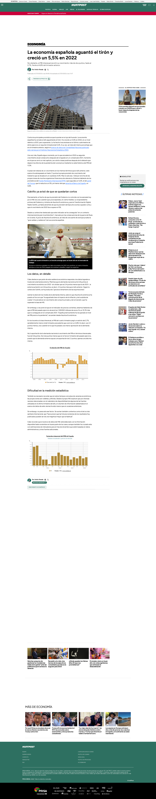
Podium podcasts (74, 793)
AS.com (97, 788)
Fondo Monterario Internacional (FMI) (52, 181)
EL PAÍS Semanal (95, 791)
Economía (36, 44)
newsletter (25, 759)
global (54, 9)
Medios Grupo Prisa (41, 794)
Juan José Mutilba (94, 1)
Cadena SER (92, 788)
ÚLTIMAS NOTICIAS (105, 9)
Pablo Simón (110, 1)
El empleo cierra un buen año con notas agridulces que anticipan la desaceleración (99, 664)
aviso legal (81, 757)
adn (103, 788)
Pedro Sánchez (65, 1)
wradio (75, 791)
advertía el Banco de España (75, 183)
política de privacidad (84, 759)
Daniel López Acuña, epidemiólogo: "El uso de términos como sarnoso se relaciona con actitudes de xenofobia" (137, 282)
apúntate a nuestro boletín (132, 185)
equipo (24, 751)
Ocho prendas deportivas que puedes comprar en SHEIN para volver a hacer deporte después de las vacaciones (132, 109)
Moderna (65, 793)
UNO (69, 791)
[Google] (45, 69)
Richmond (56, 793)
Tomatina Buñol (119, 1)
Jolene (48, 1)
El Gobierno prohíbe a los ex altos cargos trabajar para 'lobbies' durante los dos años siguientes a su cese (136, 341)
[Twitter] (48, 69)
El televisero (80, 9)
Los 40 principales (66, 788)
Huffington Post (60, 791)
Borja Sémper (74, 1)
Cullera (142, 1)
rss (23, 762)
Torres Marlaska (33, 1)
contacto (25, 757)
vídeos (72, 9)
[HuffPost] (28, 746)
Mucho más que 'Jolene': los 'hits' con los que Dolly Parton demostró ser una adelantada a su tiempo (137, 268)
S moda (89, 793)
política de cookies (83, 754)
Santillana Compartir (84, 788)
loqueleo (97, 793)
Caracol (110, 788)
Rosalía (103, 1)
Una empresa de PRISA (41, 789)
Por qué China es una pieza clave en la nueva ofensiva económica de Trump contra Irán (37, 730)
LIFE (67, 9)
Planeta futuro (102, 791)
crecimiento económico (36, 487)
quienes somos (26, 754)
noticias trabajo (92, 9)
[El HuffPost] (79, 5)
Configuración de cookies (86, 751)
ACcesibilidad (82, 762)
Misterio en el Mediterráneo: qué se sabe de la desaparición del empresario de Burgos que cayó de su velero (136, 254)
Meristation (106, 793)
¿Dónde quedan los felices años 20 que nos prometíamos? (78, 663)
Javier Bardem (129, 1)
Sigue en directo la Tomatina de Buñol (53, 13)
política (48, 9)
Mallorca (136, 1)
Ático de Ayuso (56, 1)
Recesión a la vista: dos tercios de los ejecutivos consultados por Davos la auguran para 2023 (57, 664)
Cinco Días (82, 791)
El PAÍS (57, 788)
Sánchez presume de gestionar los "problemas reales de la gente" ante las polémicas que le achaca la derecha (37, 664)
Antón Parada (38, 69)
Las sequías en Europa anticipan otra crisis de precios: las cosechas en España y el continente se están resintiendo (118, 731)
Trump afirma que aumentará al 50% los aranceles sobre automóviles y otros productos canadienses (63, 731)
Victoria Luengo (84, 1)
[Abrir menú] (2, 5)
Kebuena (108, 791)
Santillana (74, 788)
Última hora (144, 5)
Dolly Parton (42, 1)
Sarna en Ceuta (23, 1)
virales (61, 9)
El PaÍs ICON (81, 793)
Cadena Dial (88, 791)
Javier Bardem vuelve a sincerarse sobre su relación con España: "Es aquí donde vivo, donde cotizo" (136, 327)
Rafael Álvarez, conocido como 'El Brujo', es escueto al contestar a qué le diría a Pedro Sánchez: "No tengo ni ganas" (137, 222)
